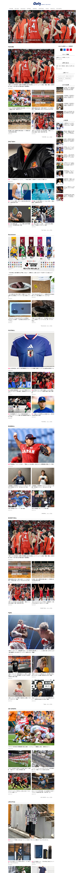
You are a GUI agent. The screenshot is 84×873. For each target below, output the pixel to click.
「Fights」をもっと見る (47, 704)
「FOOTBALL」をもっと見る (46, 421)
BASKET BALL (12, 518)
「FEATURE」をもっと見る (46, 136)
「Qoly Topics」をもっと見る (46, 230)
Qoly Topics (11, 141)
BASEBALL (11, 426)
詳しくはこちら (59, 68)
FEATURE (11, 46)
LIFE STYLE (11, 802)
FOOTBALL (11, 330)
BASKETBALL (68, 78)
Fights (10, 612)
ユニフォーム (60, 76)
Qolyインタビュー (69, 76)
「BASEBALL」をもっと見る (46, 513)
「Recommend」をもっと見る (46, 325)
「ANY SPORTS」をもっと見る (46, 797)
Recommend (11, 234)
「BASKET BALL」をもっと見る (46, 608)
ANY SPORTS (12, 708)
